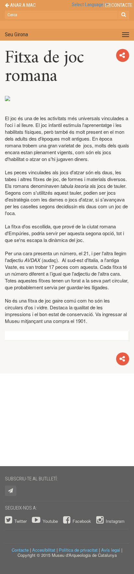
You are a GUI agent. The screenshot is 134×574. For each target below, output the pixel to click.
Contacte (20, 550)
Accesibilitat (43, 550)
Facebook (81, 521)
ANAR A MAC (22, 5)
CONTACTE (121, 5)
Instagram (114, 521)
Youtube (50, 521)
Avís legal (110, 550)
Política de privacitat (78, 550)
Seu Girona (16, 34)
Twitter (20, 521)
